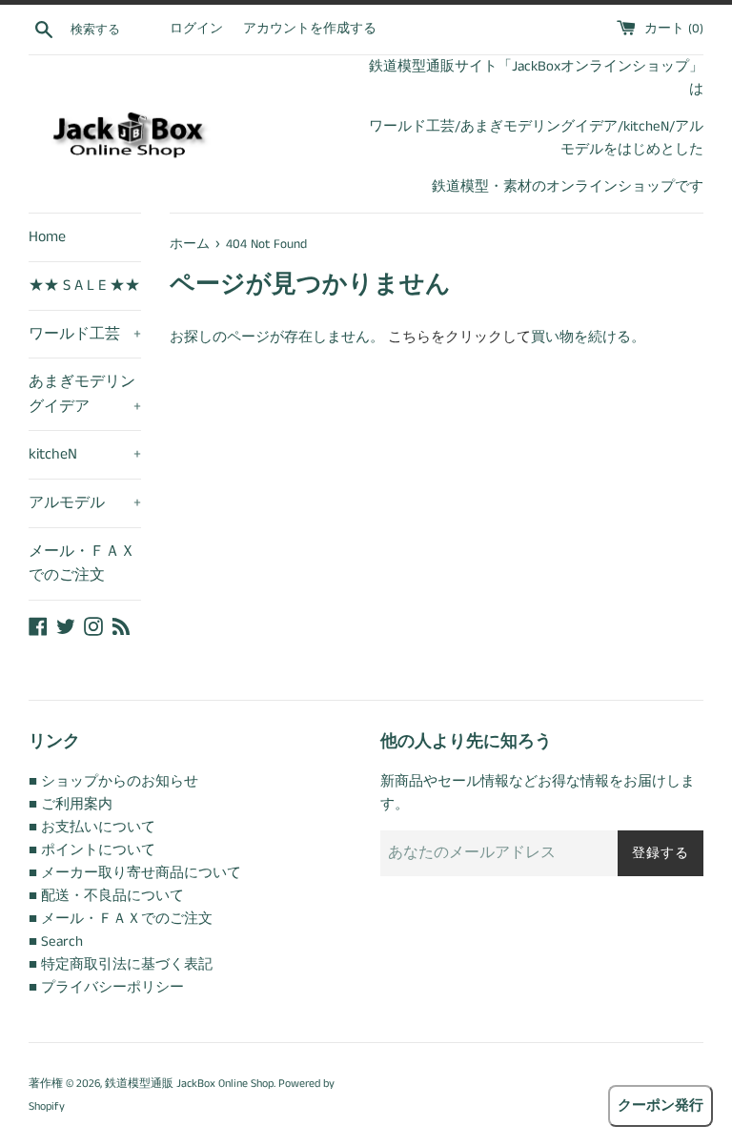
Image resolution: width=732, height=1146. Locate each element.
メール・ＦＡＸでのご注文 (82, 564)
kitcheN (85, 454)
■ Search (56, 941)
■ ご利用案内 (70, 804)
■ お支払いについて (92, 827)
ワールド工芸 (85, 334)
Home (47, 237)
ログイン (196, 29)
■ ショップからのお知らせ (113, 781)
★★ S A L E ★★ (84, 286)
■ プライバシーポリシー (106, 987)
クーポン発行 (660, 1105)
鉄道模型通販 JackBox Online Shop (189, 1083)
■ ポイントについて (92, 850)
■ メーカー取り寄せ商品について (135, 873)
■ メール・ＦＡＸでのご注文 (121, 919)
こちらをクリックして (459, 337)
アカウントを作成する (309, 29)
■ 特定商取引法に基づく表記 (121, 964)
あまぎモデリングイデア (85, 394)
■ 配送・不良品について (106, 896)
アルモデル (85, 503)
